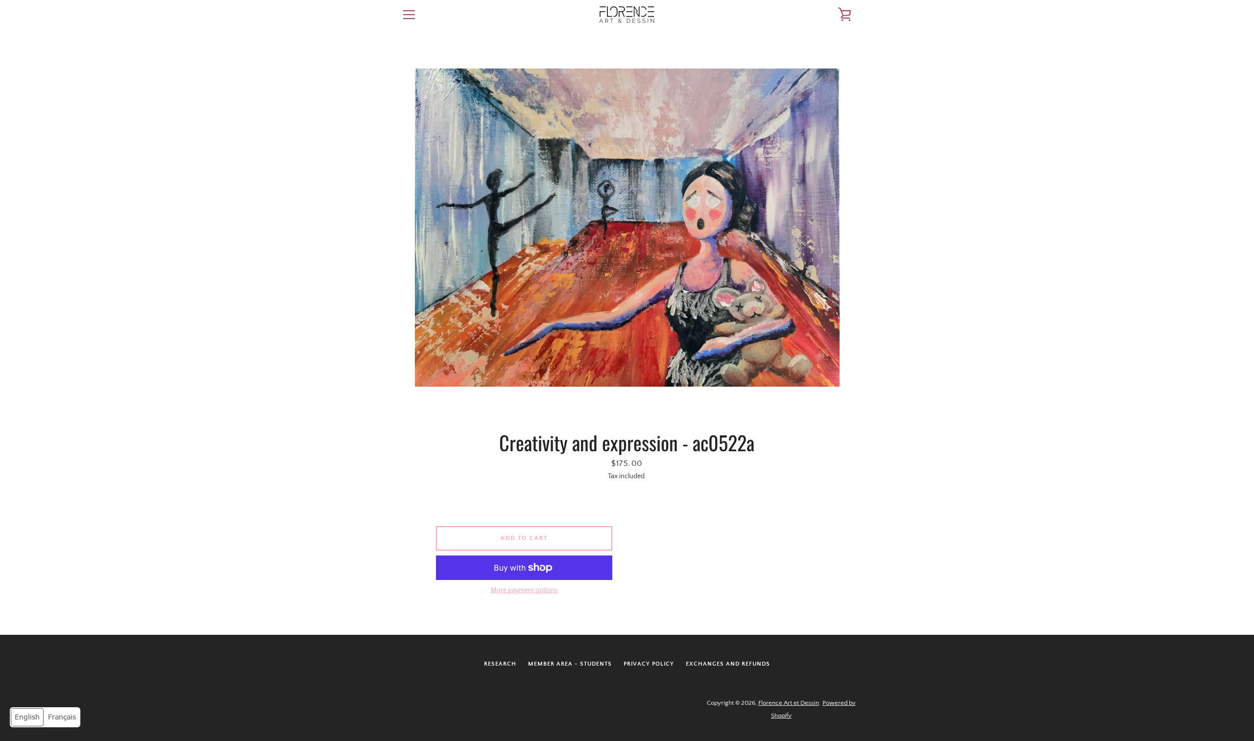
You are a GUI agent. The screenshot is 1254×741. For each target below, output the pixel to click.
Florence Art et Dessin (788, 702)
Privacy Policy (649, 664)
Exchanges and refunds (728, 664)
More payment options (524, 590)
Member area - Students (570, 664)
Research (500, 664)
